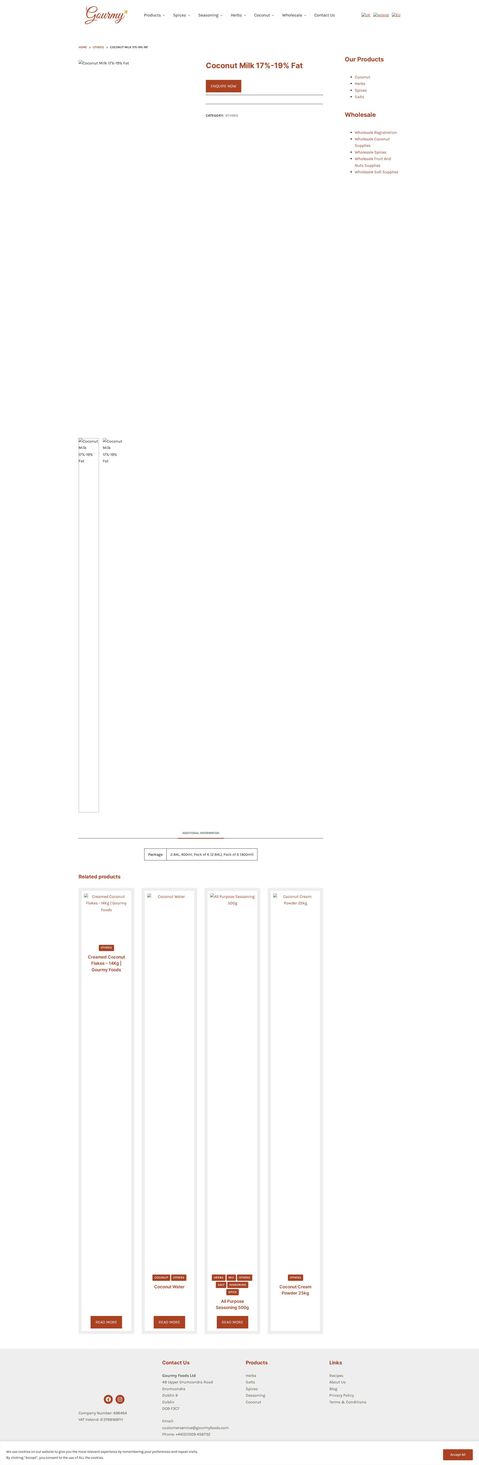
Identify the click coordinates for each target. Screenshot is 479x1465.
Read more (106, 1322)
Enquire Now (223, 86)
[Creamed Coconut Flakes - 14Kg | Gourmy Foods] (106, 915)
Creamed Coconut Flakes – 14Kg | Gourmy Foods (106, 963)
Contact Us (324, 14)
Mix (231, 1277)
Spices (179, 14)
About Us (337, 1382)
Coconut (262, 14)
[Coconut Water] (169, 1080)
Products (152, 14)
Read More (169, 1322)
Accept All (458, 1455)
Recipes (336, 1375)
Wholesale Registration (376, 132)
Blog (333, 1388)
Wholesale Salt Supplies (376, 171)
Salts (359, 96)
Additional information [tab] (200, 833)
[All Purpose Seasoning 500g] (232, 1080)
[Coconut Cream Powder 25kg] (295, 1080)
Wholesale (292, 14)
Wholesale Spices (370, 152)
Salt (221, 1285)
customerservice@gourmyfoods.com (195, 1427)
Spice (232, 1292)
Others (231, 115)
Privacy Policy (341, 1395)
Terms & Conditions (347, 1402)
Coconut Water (169, 1286)
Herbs (236, 14)
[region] (239, 1453)
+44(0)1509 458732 (193, 1434)
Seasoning (208, 14)
